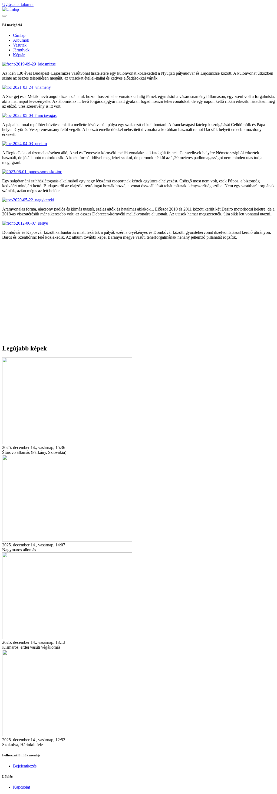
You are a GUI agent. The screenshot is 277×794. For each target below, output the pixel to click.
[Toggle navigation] (4, 16)
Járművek (21, 50)
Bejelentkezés (25, 766)
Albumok (21, 40)
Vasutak (20, 45)
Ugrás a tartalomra (18, 4)
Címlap (19, 35)
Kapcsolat (21, 787)
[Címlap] (10, 9)
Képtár (19, 55)
